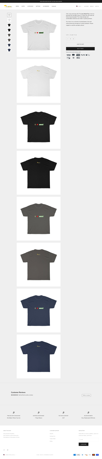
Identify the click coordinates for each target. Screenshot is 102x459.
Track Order (53, 438)
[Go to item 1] (9, 15)
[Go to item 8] (9, 50)
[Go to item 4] (9, 30)
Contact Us (52, 436)
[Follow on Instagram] (7, 450)
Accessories (46, 6)
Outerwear (30, 6)
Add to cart (80, 44)
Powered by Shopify (48, 454)
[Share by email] (76, 35)
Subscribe (83, 444)
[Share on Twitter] (72, 35)
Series (17, 6)
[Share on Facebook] (70, 35)
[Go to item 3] (9, 25)
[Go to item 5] (9, 35)
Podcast (54, 6)
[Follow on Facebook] (4, 450)
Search (51, 433)
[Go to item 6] (9, 40)
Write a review (86, 395)
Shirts (23, 6)
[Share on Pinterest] (74, 35)
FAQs (51, 441)
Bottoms (38, 6)
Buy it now (80, 48)
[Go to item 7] (9, 45)
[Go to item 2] (9, 20)
